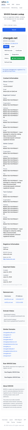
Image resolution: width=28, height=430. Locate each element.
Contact (19, 422)
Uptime (18, 4)
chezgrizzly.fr (7, 356)
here (14, 71)
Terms (13, 422)
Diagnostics (15, 54)
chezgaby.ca (7, 346)
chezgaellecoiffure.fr (9, 332)
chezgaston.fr (7, 335)
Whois (6, 46)
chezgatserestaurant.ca (10, 351)
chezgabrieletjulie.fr (9, 349)
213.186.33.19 (14, 43)
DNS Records (8, 50)
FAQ (8, 422)
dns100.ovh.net (8, 299)
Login (20, 7)
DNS (13, 4)
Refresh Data (8, 62)
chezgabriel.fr (7, 353)
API (25, 420)
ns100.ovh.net (8, 302)
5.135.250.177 (20, 299)
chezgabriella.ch (8, 339)
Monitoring (14, 7)
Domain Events (6, 7)
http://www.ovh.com (9, 259)
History (7, 58)
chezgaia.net (7, 337)
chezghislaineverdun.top (10, 344)
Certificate (19, 50)
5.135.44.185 (19, 302)
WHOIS (3, 4)
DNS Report (18, 420)
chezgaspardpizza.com (10, 342)
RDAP (8, 4)
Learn (11, 420)
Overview (5, 420)
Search (14, 30)
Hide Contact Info (18, 58)
